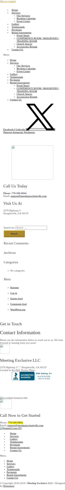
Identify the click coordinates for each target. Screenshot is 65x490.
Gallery (14, 74)
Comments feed (18, 304)
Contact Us (17, 49)
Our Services (23, 15)
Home (13, 60)
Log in (13, 293)
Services (16, 12)
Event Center (23, 21)
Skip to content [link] (8, 1)
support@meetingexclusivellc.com (29, 196)
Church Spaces (24, 44)
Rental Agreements (20, 447)
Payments (15, 80)
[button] (32, 54)
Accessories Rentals (27, 46)
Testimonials (16, 77)
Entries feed (16, 298)
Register (14, 287)
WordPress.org (18, 309)
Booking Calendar (26, 18)
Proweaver (8, 486)
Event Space (23, 35)
